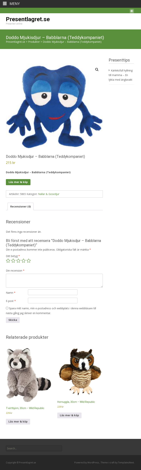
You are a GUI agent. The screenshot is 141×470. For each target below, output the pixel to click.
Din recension (15, 270)
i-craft (111, 462)
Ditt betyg (13, 256)
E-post (11, 301)
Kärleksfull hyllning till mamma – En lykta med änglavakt (121, 75)
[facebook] (132, 11)
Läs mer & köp (18, 182)
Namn (10, 292)
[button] (97, 69)
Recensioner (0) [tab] (20, 206)
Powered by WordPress (87, 462)
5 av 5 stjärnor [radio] (28, 260)
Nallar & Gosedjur (48, 194)
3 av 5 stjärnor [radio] (18, 260)
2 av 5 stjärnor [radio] (13, 260)
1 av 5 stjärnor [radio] (8, 260)
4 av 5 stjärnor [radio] (23, 260)
